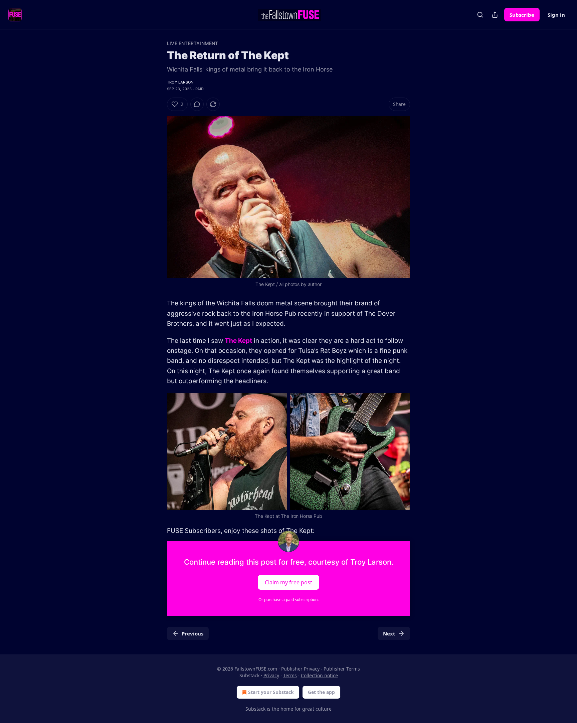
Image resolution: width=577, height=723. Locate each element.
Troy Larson (180, 82)
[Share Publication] (495, 14)
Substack (255, 709)
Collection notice (319, 675)
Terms (290, 675)
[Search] (480, 14)
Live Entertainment (192, 43)
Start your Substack (271, 692)
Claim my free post (288, 582)
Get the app (321, 692)
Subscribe (522, 14)
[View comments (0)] (197, 104)
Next (389, 633)
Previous (192, 633)
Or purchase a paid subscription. (288, 599)
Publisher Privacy (300, 669)
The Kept (238, 340)
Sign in (556, 14)
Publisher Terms (342, 669)
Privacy (271, 675)
